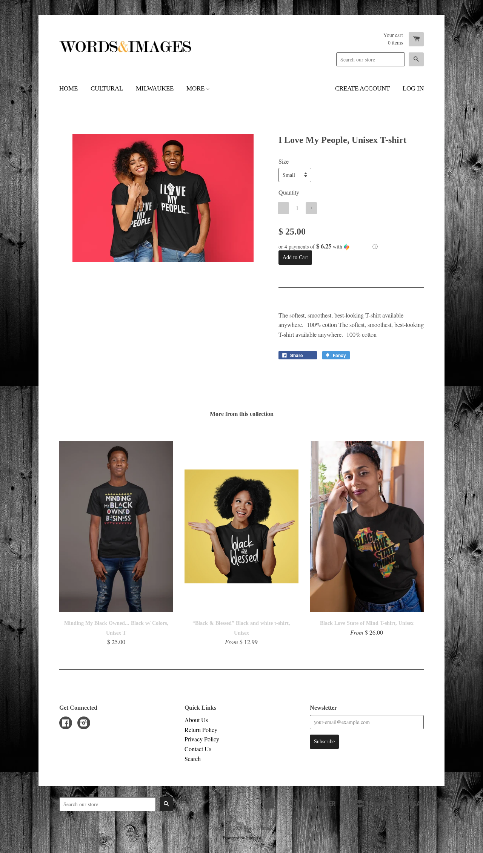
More (196, 88)
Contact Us (198, 749)
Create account (362, 88)
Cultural (107, 88)
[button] (351, 246)
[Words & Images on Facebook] (65, 723)
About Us (196, 720)
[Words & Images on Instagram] (83, 723)
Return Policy (201, 729)
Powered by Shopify (242, 837)
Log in (413, 88)
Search (193, 758)
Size (283, 161)
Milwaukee (155, 88)
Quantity (288, 192)
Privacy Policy (202, 739)
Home (68, 88)
